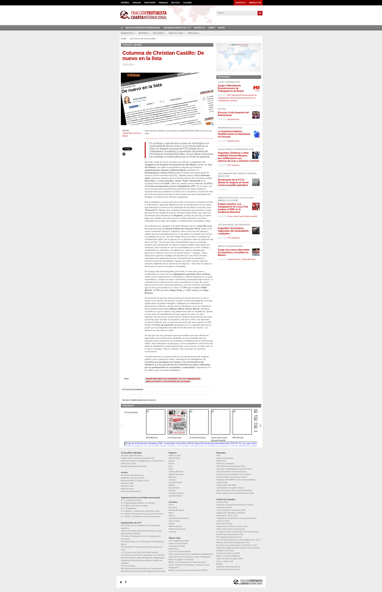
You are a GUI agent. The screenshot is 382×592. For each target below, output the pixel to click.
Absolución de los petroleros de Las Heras (168, 381)
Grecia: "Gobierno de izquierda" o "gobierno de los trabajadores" (189, 566)
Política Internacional (177, 529)
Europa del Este (175, 482)
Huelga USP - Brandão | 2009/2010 (230, 513)
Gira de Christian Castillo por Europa (231, 472)
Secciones (158, 33)
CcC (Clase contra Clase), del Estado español (139, 552)
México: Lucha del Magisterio (228, 556)
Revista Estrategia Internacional (143, 27)
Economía (173, 507)
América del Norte (176, 472)
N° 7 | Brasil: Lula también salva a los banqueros (140, 516)
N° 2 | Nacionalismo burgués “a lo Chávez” (138, 503)
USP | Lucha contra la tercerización (230, 529)
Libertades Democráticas (179, 518)
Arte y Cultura (174, 521)
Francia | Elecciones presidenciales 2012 (233, 542)
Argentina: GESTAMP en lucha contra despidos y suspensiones (236, 481)
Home (123, 38)
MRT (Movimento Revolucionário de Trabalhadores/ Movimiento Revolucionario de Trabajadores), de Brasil (237, 98)
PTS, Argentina (234, 165)
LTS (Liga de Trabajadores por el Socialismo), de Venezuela (141, 537)
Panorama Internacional (130, 491)
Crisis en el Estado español (180, 551)
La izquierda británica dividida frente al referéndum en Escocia (234, 134)
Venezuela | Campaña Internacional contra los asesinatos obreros (235, 506)
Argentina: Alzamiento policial (228, 567)
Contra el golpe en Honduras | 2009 (230, 510)
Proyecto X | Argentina (225, 464)
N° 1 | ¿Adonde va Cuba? (131, 500)
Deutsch (175, 2)
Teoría (171, 505)
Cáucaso (172, 480)
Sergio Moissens (248, 259)
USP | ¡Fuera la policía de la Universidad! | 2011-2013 (238, 540)
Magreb (172, 485)
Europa (172, 461)
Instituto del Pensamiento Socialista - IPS (137, 458)
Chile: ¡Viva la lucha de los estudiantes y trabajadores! (191, 554)
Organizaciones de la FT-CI (177, 27)
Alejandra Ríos (233, 119)
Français (163, 2)
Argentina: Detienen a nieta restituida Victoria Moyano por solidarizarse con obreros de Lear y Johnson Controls (238, 157)
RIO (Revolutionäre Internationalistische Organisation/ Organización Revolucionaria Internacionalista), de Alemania (143, 560)
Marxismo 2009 (127, 486)
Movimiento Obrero (176, 510)
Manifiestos (127, 33)
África (171, 469)
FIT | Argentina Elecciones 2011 (229, 537)
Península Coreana (176, 493)
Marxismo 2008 (127, 483)
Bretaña (219, 564)
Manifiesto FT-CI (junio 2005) (132, 478)
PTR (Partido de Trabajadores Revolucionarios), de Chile (141, 548)
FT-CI (191, 14)
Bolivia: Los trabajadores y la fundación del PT (187, 562)
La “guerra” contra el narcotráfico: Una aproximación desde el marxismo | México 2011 (237, 533)
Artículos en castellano (143, 38)
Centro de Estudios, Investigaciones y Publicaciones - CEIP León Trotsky (142, 462)
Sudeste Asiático (175, 496)
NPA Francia (174, 549)
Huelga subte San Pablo (226, 485)
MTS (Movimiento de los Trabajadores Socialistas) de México (142, 543)
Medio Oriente (174, 458)
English (137, 2)
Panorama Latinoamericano (132, 475)
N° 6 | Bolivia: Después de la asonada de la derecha (142, 514)
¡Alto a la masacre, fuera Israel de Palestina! (234, 490)
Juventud (172, 532)
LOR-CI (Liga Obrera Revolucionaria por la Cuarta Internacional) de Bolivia (141, 532)
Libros (211, 27)
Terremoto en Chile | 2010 (226, 516)
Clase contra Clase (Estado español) (242, 216)
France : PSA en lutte (224, 561)
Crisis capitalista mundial (179, 541)
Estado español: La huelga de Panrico (231, 477)
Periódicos (199, 27)
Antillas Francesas (176, 474)
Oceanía (172, 490)
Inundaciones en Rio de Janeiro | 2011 (232, 526)
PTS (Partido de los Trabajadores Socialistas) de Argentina (140, 526)
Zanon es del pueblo (224, 458)
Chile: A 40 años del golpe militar (229, 559)
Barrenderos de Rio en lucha (228, 569)
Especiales (193, 33)
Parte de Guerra (127, 489)
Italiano (187, 2)
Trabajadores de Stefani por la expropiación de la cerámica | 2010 (236, 519)
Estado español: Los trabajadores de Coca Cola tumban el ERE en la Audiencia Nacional (233, 208)
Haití (218, 455)
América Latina (175, 455)
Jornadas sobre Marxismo (131, 455)
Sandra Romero (234, 259)
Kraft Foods (221, 461)
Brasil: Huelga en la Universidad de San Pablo (235, 493)
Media (125, 136)
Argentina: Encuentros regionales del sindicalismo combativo (233, 231)
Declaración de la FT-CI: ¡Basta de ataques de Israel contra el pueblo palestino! (233, 182)
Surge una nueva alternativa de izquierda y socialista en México (234, 252)
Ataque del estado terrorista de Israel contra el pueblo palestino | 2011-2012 (238, 549)
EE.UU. (172, 464)
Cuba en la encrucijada (178, 543)
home (122, 27)
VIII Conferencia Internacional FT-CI (230, 466)
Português (149, 2)
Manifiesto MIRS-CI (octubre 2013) (135, 481)
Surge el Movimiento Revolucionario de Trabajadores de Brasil (230, 88)
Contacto (240, 2)
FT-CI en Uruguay (128, 566)
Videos (221, 27)
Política (172, 524)
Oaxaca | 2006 (222, 502)
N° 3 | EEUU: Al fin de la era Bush (134, 506)
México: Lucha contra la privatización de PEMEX (188, 570)
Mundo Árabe (174, 488)
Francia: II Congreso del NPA (228, 553)
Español (125, 2)
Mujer (171, 513)
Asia (170, 466)
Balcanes (172, 477)
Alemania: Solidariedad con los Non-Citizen (234, 469)
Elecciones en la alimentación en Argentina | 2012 (236, 545)
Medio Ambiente (175, 526)
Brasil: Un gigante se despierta (181, 560)
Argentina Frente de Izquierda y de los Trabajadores (173, 378)
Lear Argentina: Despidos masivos (230, 488)
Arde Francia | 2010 (224, 524)
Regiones (143, 33)
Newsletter (255, 2)
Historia (172, 516)
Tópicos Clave (175, 33)
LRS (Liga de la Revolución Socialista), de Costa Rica (143, 555)
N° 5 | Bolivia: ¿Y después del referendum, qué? (140, 511)
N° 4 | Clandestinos (129, 508)
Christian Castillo (131, 133)
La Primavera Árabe (177, 546)
